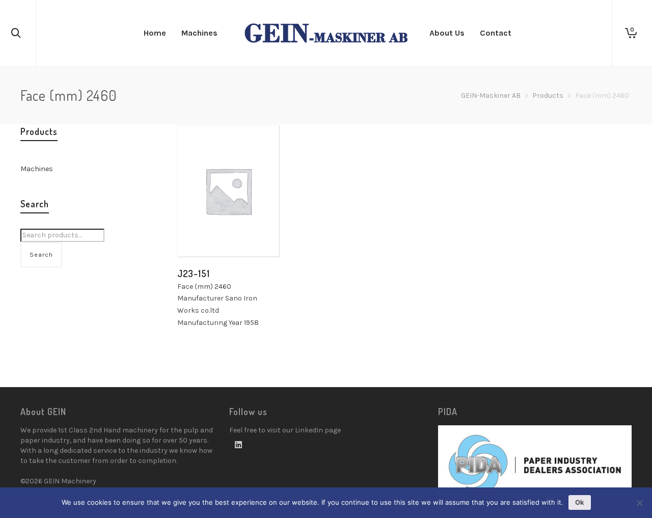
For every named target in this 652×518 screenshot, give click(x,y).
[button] (200, 233)
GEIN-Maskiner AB (491, 95)
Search (41, 254)
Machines (36, 169)
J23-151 (193, 273)
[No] (639, 503)
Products (547, 95)
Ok (579, 502)
